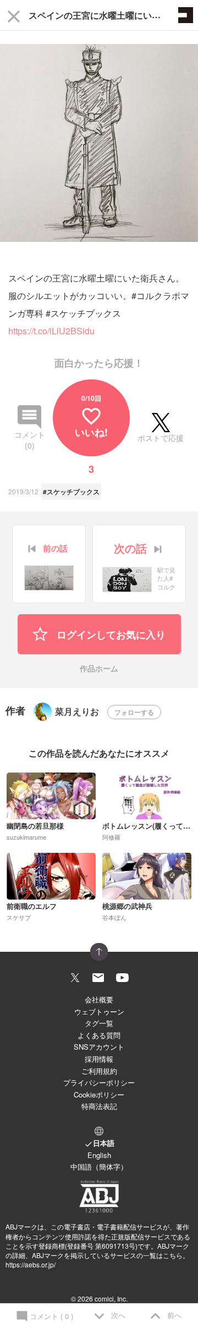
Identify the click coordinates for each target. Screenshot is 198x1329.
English (99, 1155)
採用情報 (99, 1059)
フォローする (134, 712)
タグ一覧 (99, 1023)
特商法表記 (99, 1106)
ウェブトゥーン (99, 1011)
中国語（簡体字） (99, 1166)
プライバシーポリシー (99, 1082)
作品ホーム (99, 669)
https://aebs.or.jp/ (31, 1264)
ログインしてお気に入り (110, 634)
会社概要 (99, 999)
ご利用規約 (99, 1071)
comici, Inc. (111, 1298)
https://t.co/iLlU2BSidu (51, 330)
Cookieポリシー (99, 1094)
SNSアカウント (99, 1046)
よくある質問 (99, 1035)
